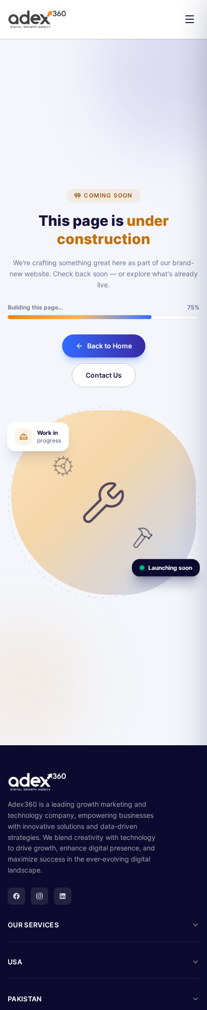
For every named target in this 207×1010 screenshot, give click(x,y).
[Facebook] (16, 896)
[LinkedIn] (62, 896)
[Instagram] (39, 896)
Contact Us (104, 375)
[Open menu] (189, 19)
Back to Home (109, 346)
